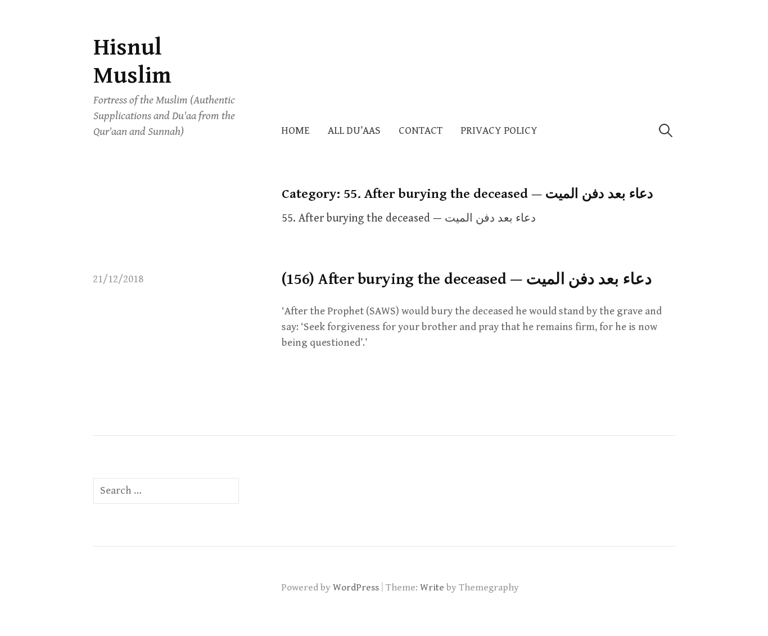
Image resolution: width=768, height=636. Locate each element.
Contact (420, 131)
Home (295, 131)
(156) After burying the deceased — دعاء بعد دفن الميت (467, 279)
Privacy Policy (498, 131)
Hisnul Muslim (132, 61)
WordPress (356, 587)
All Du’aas (354, 131)
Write (432, 587)
